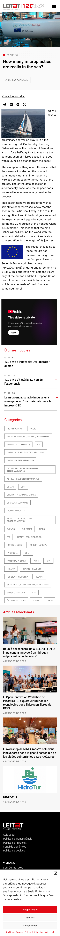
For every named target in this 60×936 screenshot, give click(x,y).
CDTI (23, 486)
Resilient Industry (17, 577)
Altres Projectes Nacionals (23, 479)
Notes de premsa (16, 561)
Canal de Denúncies (14, 846)
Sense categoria (16, 592)
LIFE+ (27, 553)
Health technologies (29, 537)
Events (11, 529)
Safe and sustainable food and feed (27, 584)
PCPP (48, 561)
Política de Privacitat (34, 932)
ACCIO (33, 428)
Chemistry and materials (21, 494)
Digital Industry (16, 510)
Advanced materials (18, 444)
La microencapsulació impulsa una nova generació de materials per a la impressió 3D (27, 401)
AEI (38, 444)
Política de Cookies (14, 932)
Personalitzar (30, 925)
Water (35, 600)
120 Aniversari (15, 428)
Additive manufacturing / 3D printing (28, 436)
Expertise (27, 529)
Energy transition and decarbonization (20, 519)
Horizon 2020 (14, 545)
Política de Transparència (17, 838)
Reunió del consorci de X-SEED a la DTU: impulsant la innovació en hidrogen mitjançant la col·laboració (29, 652)
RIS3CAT (39, 577)
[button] (55, 873)
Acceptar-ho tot (30, 909)
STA (34, 592)
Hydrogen (12, 553)
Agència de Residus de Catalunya (25, 452)
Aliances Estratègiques (20, 460)
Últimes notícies (16, 600)
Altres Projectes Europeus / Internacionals (23, 469)
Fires (42, 529)
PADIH (36, 561)
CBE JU (10, 486)
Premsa (11, 569)
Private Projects (32, 569)
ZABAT (49, 600)
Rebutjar (30, 917)
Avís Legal (49, 932)
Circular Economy (16, 80)
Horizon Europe (38, 545)
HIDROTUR (10, 797)
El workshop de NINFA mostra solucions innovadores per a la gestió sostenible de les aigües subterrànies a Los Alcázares (29, 752)
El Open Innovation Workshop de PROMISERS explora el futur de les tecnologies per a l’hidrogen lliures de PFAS (27, 702)
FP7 (8, 537)
